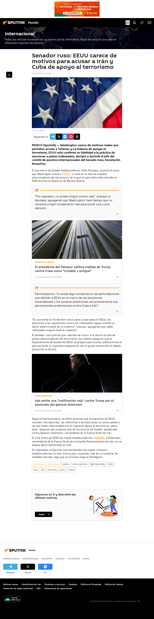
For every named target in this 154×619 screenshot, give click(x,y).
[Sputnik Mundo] (15, 25)
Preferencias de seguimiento (58, 588)
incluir (67, 174)
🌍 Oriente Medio (98, 464)
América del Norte (79, 464)
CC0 (33, 130)
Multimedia (74, 558)
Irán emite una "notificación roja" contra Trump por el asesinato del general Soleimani (74, 402)
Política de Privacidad (91, 584)
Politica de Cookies (114, 584)
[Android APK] (12, 599)
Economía (47, 558)
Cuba (35, 470)
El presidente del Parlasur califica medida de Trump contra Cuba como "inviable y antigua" (72, 269)
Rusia (62, 470)
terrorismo (52, 470)
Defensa (60, 558)
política (66, 464)
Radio (86, 558)
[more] (117, 214)
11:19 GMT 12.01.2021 (41, 73)
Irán (42, 470)
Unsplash (41, 130)
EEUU (111, 464)
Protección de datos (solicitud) (18, 588)
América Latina (44, 262)
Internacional (43, 396)
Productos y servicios (55, 584)
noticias (71, 470)
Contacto (73, 584)
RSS (39, 588)
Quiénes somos (10, 584)
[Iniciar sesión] (134, 23)
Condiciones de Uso (31, 584)
